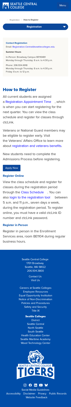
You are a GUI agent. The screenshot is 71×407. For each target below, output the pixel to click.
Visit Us (35, 280)
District (35, 320)
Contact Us (35, 276)
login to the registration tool (30, 197)
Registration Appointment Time (28, 102)
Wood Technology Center (35, 343)
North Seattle (35, 327)
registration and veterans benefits (36, 146)
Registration (15, 20)
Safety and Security (35, 307)
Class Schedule (32, 192)
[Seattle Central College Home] (19, 6)
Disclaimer (29, 393)
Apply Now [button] (11, 168)
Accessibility (13, 393)
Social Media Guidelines (35, 389)
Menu (62, 5)
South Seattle (35, 331)
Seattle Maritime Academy (35, 339)
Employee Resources (35, 291)
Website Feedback (36, 397)
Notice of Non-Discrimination (35, 299)
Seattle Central (35, 324)
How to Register (30, 20)
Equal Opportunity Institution (35, 295)
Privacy (42, 393)
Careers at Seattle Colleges (35, 288)
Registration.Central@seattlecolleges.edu (33, 46)
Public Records (58, 393)
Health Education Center (35, 335)
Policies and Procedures (35, 303)
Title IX (36, 310)
